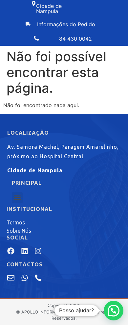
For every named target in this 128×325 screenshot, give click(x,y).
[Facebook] (11, 251)
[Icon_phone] (38, 278)
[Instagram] (38, 251)
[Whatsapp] (24, 278)
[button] (17, 197)
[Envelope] (11, 278)
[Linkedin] (24, 251)
